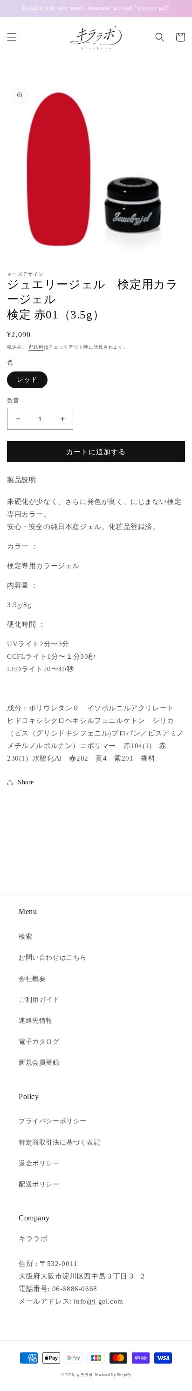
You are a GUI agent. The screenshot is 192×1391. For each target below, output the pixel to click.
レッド (27, 379)
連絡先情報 (36, 1020)
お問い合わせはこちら (53, 957)
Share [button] (26, 782)
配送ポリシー (39, 1184)
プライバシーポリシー (53, 1121)
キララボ (84, 1375)
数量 (13, 400)
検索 (25, 936)
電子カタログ (39, 1041)
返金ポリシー (39, 1163)
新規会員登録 (39, 1062)
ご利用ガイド (39, 999)
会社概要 (32, 978)
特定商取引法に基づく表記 (59, 1142)
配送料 (36, 347)
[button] (11, 37)
